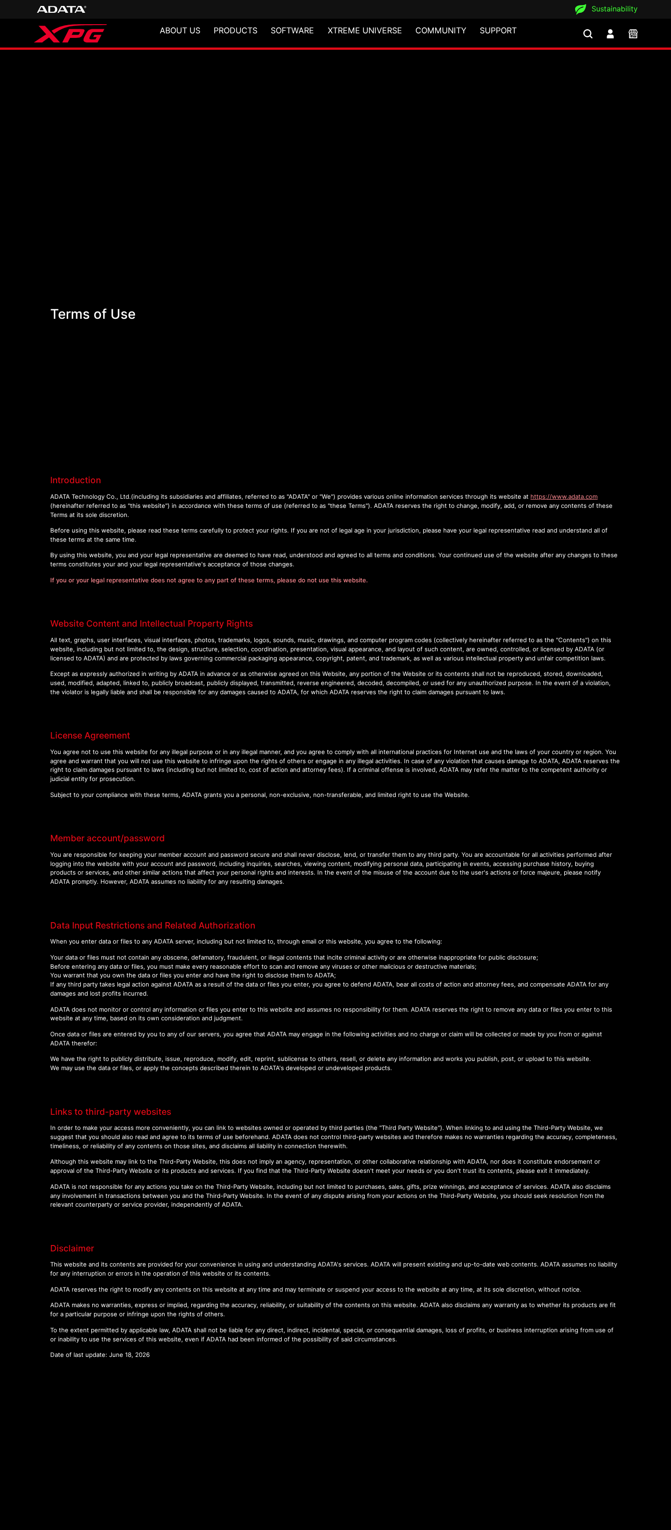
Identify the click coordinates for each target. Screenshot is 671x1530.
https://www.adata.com (564, 496)
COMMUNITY (441, 30)
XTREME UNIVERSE (365, 30)
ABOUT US (180, 30)
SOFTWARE (292, 30)
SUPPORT (498, 30)
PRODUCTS (235, 30)
